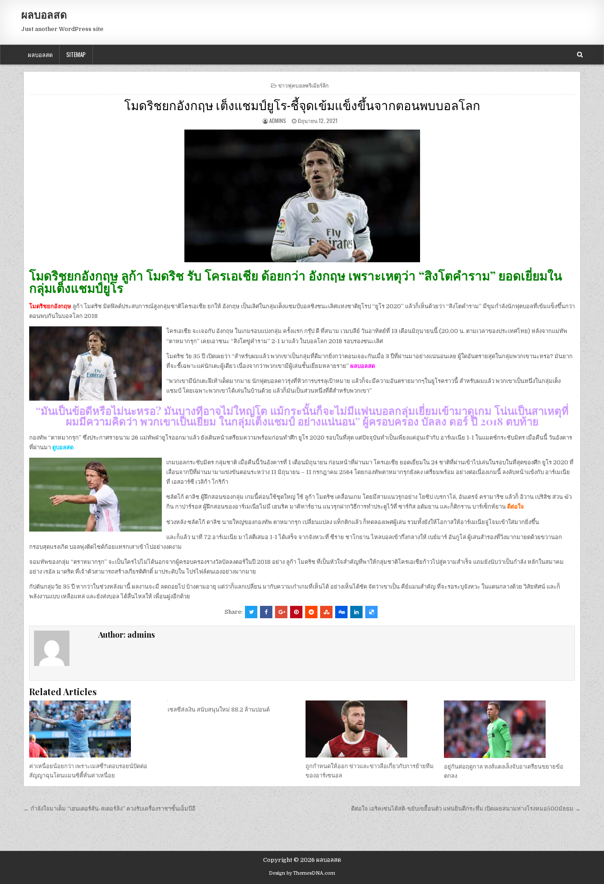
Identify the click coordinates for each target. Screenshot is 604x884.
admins (277, 120)
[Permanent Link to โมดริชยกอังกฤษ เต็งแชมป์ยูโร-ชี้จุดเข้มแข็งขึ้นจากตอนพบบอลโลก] (302, 196)
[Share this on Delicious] (371, 612)
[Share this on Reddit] (311, 612)
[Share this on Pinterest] (296, 612)
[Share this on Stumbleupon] (326, 612)
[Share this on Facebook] (266, 612)
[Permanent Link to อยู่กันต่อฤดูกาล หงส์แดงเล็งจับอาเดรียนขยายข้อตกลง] (509, 729)
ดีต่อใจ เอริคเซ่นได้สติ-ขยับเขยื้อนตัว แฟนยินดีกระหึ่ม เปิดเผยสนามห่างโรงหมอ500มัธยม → (466, 808)
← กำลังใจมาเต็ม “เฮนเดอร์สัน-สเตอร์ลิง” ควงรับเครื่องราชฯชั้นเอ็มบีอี (109, 808)
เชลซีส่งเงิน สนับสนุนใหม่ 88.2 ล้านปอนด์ (219, 709)
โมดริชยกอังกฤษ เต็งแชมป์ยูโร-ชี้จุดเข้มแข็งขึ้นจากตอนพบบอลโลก (302, 105)
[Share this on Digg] (341, 612)
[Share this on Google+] (281, 612)
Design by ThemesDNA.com (302, 873)
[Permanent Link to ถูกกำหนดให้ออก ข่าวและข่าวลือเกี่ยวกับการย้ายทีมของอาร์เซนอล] (371, 729)
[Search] (580, 54)
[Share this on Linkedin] (356, 612)
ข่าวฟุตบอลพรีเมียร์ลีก (303, 85)
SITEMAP (76, 54)
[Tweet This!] (251, 612)
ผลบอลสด (44, 14)
